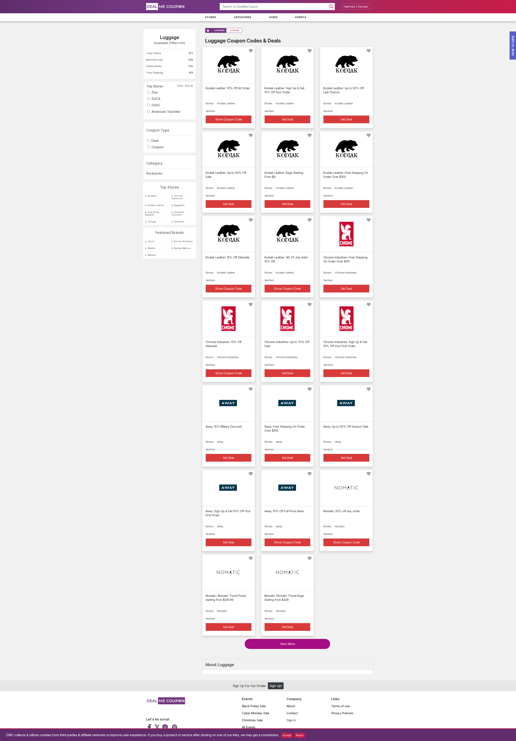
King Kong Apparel (152, 213)
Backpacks (154, 173)
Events (300, 17)
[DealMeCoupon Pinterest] (174, 727)
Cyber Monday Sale (255, 713)
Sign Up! (275, 686)
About (291, 706)
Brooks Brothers (183, 241)
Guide (273, 17)
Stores (210, 17)
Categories (242, 17)
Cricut (151, 241)
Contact (292, 713)
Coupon (157, 147)
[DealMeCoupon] (165, 703)
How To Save (513, 45)
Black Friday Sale (254, 706)
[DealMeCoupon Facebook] (150, 727)
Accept (287, 735)
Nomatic (152, 196)
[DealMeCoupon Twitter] (157, 727)
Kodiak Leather (156, 205)
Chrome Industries (177, 197)
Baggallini (179, 205)
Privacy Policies (342, 713)
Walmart (152, 255)
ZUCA (155, 99)
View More (287, 644)
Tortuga (152, 221)
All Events (248, 727)
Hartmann (179, 221)
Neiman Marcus (182, 248)
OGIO (155, 105)
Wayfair (151, 248)
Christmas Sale (252, 720)
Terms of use (340, 706)
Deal (154, 141)
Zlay (154, 92)
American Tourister (166, 112)
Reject (300, 735)
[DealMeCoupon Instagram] (165, 727)
